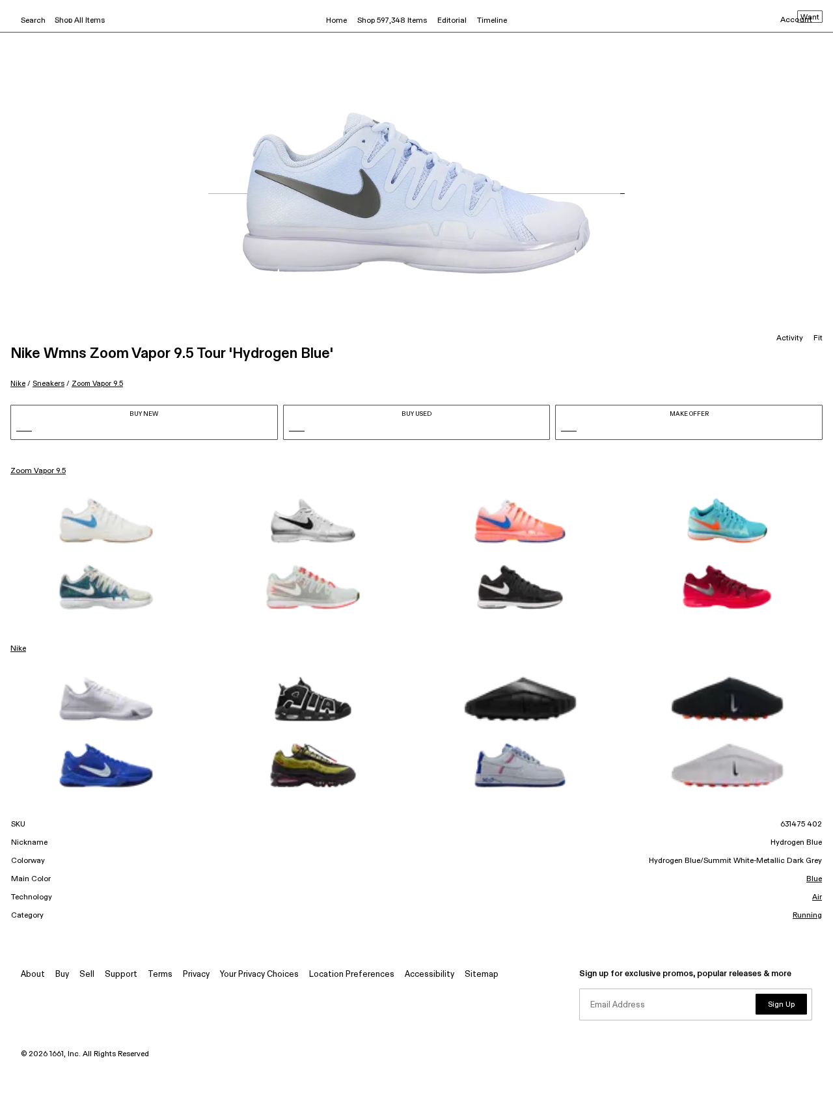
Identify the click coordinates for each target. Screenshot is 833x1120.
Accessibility (429, 974)
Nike (17, 383)
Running (807, 916)
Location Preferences (351, 974)
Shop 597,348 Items (392, 21)
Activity (789, 338)
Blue (814, 879)
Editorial (452, 21)
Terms (160, 974)
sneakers (48, 383)
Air (817, 897)
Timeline (492, 21)
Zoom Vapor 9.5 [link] (38, 471)
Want (809, 17)
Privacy (196, 974)
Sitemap (481, 974)
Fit (818, 338)
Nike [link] (18, 649)
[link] (106, 520)
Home (336, 21)
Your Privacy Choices (259, 974)
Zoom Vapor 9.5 (97, 383)
